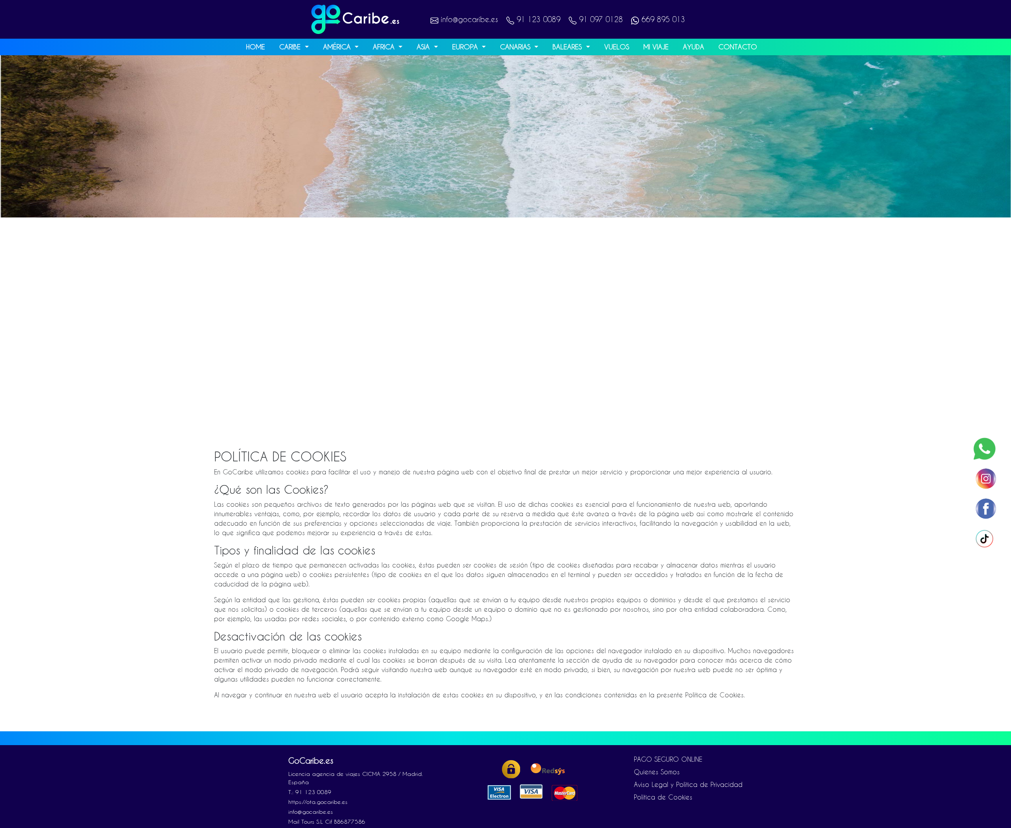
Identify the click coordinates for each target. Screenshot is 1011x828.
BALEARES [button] (568, 47)
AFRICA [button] (385, 47)
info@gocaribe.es (468, 19)
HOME (255, 47)
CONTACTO (737, 47)
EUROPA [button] (466, 47)
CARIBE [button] (291, 47)
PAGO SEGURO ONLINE (668, 759)
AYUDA (693, 47)
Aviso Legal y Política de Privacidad (688, 784)
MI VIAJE (656, 47)
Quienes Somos (657, 772)
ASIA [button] (424, 47)
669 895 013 (662, 19)
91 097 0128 (600, 19)
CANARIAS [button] (516, 47)
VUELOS (616, 47)
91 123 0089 (537, 19)
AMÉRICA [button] (338, 47)
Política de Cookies (663, 797)
